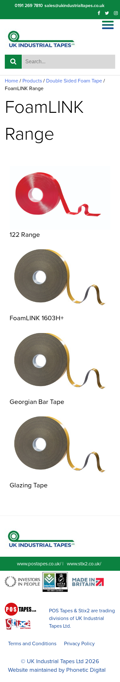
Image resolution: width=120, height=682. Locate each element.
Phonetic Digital (86, 669)
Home (11, 81)
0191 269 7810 (29, 5)
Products (32, 81)
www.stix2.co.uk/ (84, 564)
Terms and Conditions (32, 643)
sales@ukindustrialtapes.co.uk (74, 5)
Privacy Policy (79, 643)
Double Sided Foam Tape (74, 81)
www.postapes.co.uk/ (39, 564)
